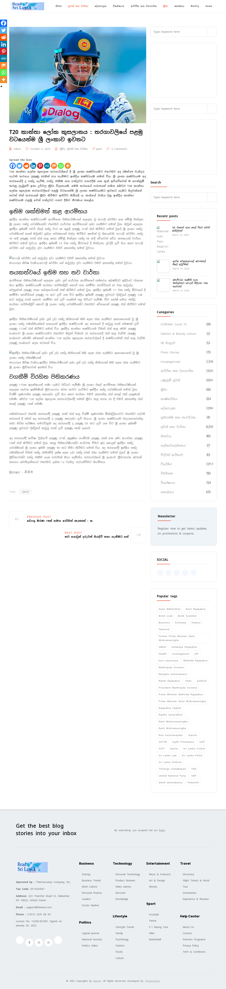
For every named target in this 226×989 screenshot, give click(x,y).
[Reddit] (26, 166)
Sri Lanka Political (170, 762)
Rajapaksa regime (170, 708)
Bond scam (166, 615)
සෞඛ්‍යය (179, 6)
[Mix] (54, 166)
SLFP (202, 741)
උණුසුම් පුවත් (170, 380)
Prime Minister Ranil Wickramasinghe (182, 701)
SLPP (162, 748)
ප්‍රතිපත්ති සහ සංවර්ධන (178, 417)
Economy (180, 622)
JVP (197, 653)
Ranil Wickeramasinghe (173, 721)
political (202, 680)
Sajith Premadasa (183, 741)
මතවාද (195, 6)
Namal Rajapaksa (169, 680)
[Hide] (1, 86)
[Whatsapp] (61, 166)
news (188, 680)
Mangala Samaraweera (173, 674)
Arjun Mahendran (170, 609)
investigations (180, 653)
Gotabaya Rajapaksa (184, 646)
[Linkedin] (33, 166)
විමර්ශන (167, 473)
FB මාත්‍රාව (168, 343)
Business (164, 622)
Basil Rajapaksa (196, 609)
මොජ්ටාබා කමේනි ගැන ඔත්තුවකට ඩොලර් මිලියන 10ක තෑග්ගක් (190, 283)
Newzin (97, 980)
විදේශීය (166, 464)
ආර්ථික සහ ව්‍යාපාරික (144, 6)
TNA (193, 768)
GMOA (162, 646)
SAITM (163, 741)
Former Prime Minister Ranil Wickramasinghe (177, 638)
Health (163, 653)
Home (209, 6)
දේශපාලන (100, 6)
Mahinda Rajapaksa (195, 660)
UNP (194, 775)
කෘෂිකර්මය (169, 399)
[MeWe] (47, 166)
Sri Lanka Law (168, 755)
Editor (17, 149)
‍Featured (193, 782)
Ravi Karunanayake (171, 735)
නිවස (59, 6)
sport (99, 149)
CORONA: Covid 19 (173, 324)
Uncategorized (170, 362)
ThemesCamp (152, 980)
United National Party (172, 775)
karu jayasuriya (168, 660)
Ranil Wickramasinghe (172, 728)
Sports (174, 748)
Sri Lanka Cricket (194, 748)
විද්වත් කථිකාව (172, 455)
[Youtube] (48, 942)
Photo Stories (170, 352)
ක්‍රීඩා (165, 6)
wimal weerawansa (170, 782)
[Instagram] (39, 942)
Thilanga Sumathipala (172, 768)
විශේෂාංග (118, 6)
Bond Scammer (187, 615)
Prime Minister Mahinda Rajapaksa (181, 694)
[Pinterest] (40, 166)
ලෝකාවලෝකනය (173, 445)
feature (196, 622)
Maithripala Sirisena (171, 667)
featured (164, 629)
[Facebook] (13, 166)
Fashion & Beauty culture (178, 334)
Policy (162, 830)
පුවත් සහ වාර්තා (78, 6)
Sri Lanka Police (192, 755)
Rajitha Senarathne (171, 714)
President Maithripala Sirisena (178, 687)
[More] (68, 166)
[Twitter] (19, 166)
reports (192, 735)
